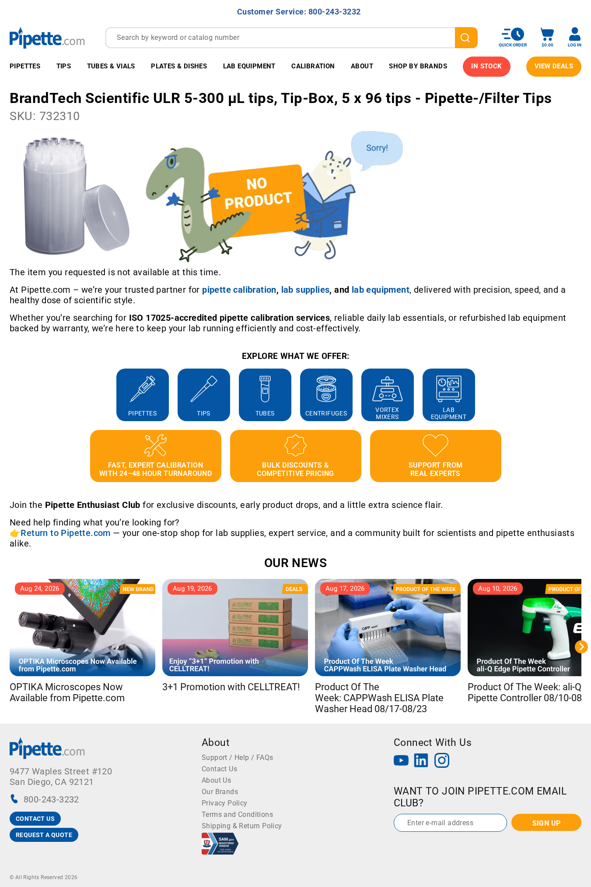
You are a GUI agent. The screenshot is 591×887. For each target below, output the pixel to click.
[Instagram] (441, 761)
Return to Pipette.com (65, 533)
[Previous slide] (9, 394)
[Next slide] (581, 394)
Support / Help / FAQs (237, 757)
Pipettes (25, 66)
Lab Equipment (249, 66)
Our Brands (220, 792)
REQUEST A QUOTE (44, 834)
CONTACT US (35, 818)
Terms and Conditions (237, 814)
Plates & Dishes (179, 66)
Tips (63, 66)
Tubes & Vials (111, 66)
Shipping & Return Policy (242, 826)
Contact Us (219, 769)
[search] (466, 37)
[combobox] (291, 37)
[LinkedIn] (421, 761)
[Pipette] (47, 37)
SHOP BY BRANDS (418, 66)
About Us (216, 780)
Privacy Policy (225, 803)
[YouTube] (401, 761)
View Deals (554, 66)
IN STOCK (486, 66)
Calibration (313, 66)
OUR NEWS (295, 563)
